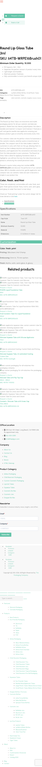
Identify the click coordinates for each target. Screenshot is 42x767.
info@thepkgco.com (12, 439)
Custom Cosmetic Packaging (14, 481)
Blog (5, 456)
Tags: (2, 98)
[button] (14, 16)
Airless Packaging (10, 474)
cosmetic (24, 98)
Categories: (4, 93)
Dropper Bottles (9, 498)
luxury (35, 98)
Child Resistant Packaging (13, 477)
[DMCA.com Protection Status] (5, 586)
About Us (7, 450)
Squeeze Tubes (19, 95)
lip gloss (29, 98)
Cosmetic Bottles (10, 491)
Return (6, 460)
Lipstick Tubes (9, 484)
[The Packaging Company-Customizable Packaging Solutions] (19, 10)
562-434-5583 (11, 436)
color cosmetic (15, 98)
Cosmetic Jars (9, 494)
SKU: (1, 90)
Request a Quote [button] (6, 288)
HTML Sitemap (9, 463)
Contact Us (8, 453)
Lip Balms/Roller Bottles (18, 93)
